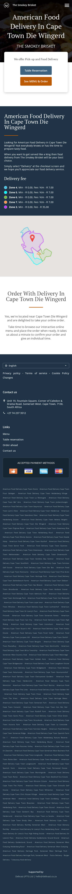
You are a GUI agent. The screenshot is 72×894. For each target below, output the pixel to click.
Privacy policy (11, 373)
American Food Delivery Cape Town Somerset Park (24, 702)
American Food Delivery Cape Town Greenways (22, 550)
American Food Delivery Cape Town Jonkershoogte (46, 502)
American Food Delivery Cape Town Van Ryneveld (48, 598)
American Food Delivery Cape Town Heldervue (39, 511)
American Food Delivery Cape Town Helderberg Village (42, 493)
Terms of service (36, 373)
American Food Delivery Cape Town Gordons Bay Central (28, 559)
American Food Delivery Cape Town (51, 820)
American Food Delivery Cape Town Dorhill (50, 637)
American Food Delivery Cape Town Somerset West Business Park (42, 750)
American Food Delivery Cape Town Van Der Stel (45, 707)
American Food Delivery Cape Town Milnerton (32, 790)
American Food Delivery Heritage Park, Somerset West (25, 855)
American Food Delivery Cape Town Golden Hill (49, 689)
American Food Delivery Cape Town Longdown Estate (47, 663)
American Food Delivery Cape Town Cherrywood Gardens (28, 676)
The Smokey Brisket (24, 5)
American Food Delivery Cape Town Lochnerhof (38, 606)
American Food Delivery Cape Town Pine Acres (49, 572)
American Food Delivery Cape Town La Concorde (45, 724)
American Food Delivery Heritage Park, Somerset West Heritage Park (35, 851)
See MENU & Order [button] (36, 81)
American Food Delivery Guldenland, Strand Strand (37, 838)
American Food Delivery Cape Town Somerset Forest (35, 615)
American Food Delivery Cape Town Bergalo (22, 641)
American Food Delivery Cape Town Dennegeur (39, 759)
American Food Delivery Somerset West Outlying (47, 846)
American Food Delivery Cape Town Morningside (24, 772)
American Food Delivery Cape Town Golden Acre (24, 659)
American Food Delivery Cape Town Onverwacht (45, 554)
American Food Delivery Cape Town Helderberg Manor (28, 742)
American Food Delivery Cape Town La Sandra (34, 816)
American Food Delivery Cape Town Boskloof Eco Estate (44, 777)
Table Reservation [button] (36, 70)
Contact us (9, 450)
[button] (67, 5)
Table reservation (13, 439)
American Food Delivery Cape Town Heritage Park (25, 576)
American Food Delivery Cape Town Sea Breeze (22, 585)
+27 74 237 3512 (16, 413)
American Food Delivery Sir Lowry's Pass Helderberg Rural (35, 829)
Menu (6, 434)
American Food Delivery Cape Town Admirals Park (24, 593)
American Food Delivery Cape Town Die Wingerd (24, 524)
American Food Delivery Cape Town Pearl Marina (34, 685)
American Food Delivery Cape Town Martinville (39, 646)
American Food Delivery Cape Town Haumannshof (46, 672)
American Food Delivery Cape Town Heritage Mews (44, 698)
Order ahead (10, 445)
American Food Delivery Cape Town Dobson (49, 580)
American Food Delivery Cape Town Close (22, 694)
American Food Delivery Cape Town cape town (23, 602)
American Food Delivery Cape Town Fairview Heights (25, 729)
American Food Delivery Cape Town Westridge (48, 654)
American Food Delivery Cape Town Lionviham (32, 624)
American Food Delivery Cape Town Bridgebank (25, 668)
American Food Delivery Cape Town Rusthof (28, 541)
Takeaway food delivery (21, 859)
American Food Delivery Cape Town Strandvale (22, 720)
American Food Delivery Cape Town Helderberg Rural (29, 532)
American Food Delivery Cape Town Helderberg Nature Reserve (39, 737)
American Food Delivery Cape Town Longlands (23, 755)
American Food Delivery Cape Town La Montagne (24, 497)
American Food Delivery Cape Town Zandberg (39, 798)
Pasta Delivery (56, 855)
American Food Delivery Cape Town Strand (37, 807)
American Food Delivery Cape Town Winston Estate (25, 781)
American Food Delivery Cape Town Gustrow (47, 545)
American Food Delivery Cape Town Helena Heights (44, 519)
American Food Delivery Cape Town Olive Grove (47, 716)
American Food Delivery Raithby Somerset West (24, 825)
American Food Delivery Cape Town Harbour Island (44, 589)
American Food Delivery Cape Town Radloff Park (24, 711)
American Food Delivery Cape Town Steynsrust (22, 506)
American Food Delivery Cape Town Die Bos (34, 567)
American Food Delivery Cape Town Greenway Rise (47, 528)
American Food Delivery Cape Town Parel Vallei (32, 633)
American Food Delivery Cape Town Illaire (20, 489)
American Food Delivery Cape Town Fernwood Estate (42, 768)
